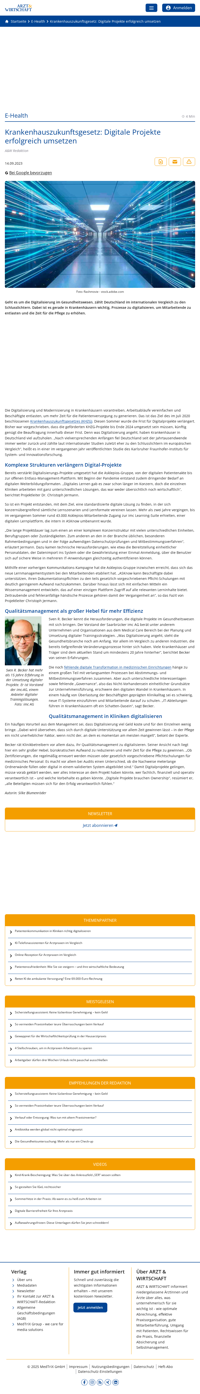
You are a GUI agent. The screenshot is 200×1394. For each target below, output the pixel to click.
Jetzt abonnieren (98, 825)
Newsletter (26, 1291)
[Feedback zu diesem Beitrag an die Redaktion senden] (189, 162)
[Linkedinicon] (116, 1382)
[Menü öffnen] (151, 8)
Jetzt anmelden (90, 1307)
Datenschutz (144, 1366)
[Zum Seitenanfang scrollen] (191, 1385)
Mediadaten (27, 1285)
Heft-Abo (165, 1366)
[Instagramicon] (92, 1382)
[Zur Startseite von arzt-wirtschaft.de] (18, 8)
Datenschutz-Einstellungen (100, 1371)
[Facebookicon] (84, 1382)
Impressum (78, 1366)
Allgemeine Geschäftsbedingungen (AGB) (36, 1313)
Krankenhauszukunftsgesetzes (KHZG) (61, 421)
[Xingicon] (108, 1382)
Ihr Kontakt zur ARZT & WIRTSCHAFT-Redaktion (36, 1299)
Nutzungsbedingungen (111, 1366)
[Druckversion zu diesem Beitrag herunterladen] (161, 162)
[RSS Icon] (100, 1382)
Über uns (24, 1279)
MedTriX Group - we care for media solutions (40, 1327)
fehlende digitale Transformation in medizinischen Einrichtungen (117, 667)
